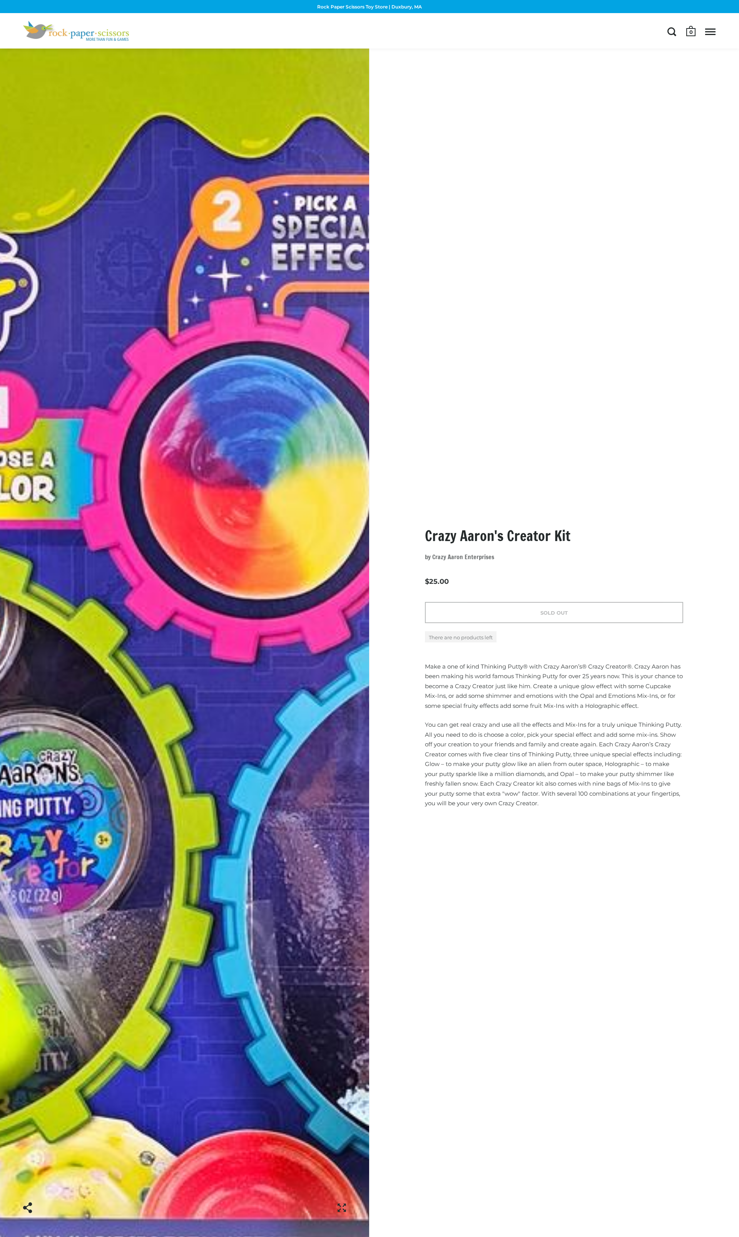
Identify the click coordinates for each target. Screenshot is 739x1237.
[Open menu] (710, 31)
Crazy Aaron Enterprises (463, 557)
